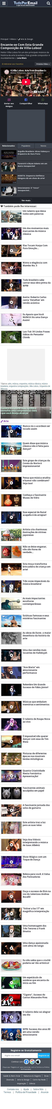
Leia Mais (22, 58)
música (15, 383)
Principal (4, 39)
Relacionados (8, 145)
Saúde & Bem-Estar (11, 1076)
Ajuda (26, 1089)
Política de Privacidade (26, 1092)
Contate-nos (13, 1089)
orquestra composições (18, 386)
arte (9, 383)
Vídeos (13, 39)
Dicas (46, 1076)
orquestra (23, 383)
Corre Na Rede (39, 1079)
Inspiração (21, 1083)
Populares (25, 145)
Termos (39, 1067)
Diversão (10, 1079)
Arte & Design (26, 39)
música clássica (34, 383)
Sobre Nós (38, 1089)
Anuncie (44, 1092)
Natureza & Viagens (32, 1076)
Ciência (32, 1083)
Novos (43, 145)
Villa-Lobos (33, 386)
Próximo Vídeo (42, 64)
